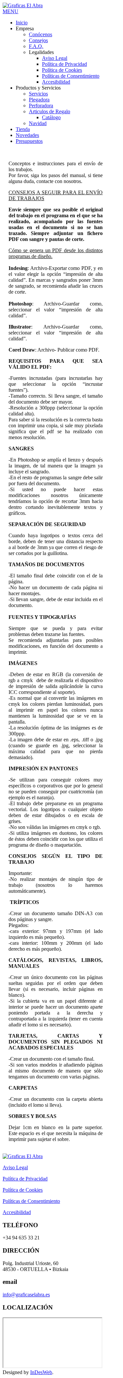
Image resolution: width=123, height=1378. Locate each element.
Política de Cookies (23, 1190)
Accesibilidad (17, 1212)
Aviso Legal (15, 1167)
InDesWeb (41, 1372)
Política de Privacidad (25, 1178)
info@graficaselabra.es (26, 1294)
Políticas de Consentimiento (31, 1201)
